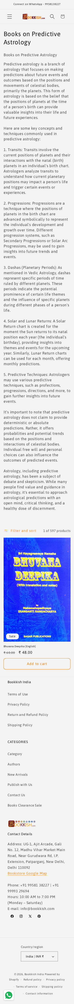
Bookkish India (34, 974)
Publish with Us (20, 785)
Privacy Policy (19, 704)
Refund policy (33, 979)
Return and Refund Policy (28, 715)
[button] (9, 16)
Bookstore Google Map (27, 873)
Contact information (39, 993)
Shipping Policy (20, 725)
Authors (14, 764)
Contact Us (16, 795)
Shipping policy (52, 986)
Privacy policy (55, 979)
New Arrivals (18, 774)
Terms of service (26, 986)
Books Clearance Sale (25, 805)
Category (15, 754)
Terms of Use (18, 694)
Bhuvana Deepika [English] (20, 646)
